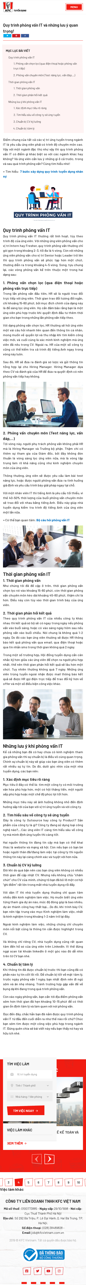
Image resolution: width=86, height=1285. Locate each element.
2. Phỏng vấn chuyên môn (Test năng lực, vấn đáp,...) (44, 75)
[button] (37, 1159)
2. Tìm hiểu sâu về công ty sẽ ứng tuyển (36, 115)
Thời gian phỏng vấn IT (21, 82)
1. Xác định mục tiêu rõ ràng (30, 108)
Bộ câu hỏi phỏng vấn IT (53, 520)
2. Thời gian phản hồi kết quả (30, 95)
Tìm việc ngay (23, 1111)
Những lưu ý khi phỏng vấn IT (25, 102)
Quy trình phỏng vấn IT (21, 57)
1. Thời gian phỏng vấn (26, 88)
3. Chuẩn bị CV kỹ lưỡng (27, 121)
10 (78, 1182)
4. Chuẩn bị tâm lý (23, 128)
